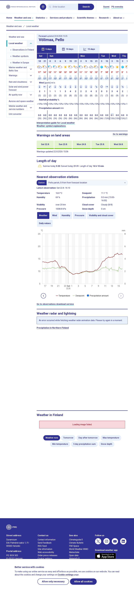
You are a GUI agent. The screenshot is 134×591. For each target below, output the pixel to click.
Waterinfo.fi (74, 558)
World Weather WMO (78, 549)
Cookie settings (45, 558)
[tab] (46, 49)
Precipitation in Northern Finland (53, 328)
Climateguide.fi (76, 539)
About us (117, 18)
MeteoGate (74, 552)
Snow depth (106, 444)
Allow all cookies (83, 581)
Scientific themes (85, 18)
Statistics (40, 18)
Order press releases (47, 555)
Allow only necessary (53, 581)
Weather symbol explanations (51, 126)
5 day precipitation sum (84, 444)
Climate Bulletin (76, 543)
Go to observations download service (55, 304)
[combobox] (64, 7)
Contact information (46, 539)
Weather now (51, 437)
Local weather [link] (32, 26)
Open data (73, 555)
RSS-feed (42, 546)
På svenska (117, 7)
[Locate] (43, 7)
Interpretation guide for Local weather (56, 123)
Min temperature (60, 444)
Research (104, 18)
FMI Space (74, 546)
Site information (45, 549)
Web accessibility (46, 552)
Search (86, 7)
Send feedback (45, 543)
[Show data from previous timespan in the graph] (43, 295)
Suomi (106, 7)
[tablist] (82, 49)
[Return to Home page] (21, 7)
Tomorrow (68, 437)
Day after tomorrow (88, 437)
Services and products (61, 18)
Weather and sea (22, 18)
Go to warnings (120, 134)
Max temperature (111, 437)
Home (9, 18)
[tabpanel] (82, 86)
